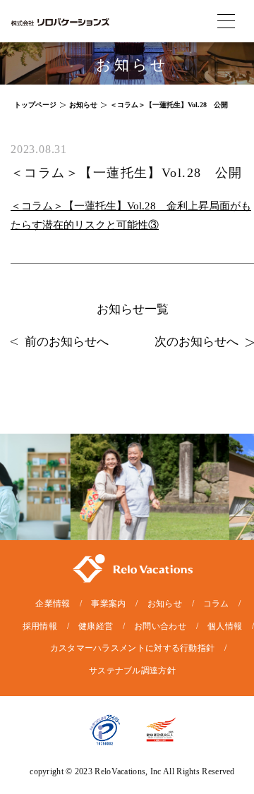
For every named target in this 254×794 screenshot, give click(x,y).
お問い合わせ (160, 626)
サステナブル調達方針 (132, 671)
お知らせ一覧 (133, 309)
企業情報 (52, 604)
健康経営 (95, 626)
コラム (216, 604)
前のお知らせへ (67, 341)
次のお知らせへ (196, 341)
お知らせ (164, 604)
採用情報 (40, 626)
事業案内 (108, 604)
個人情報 (224, 626)
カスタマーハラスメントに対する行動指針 (132, 648)
